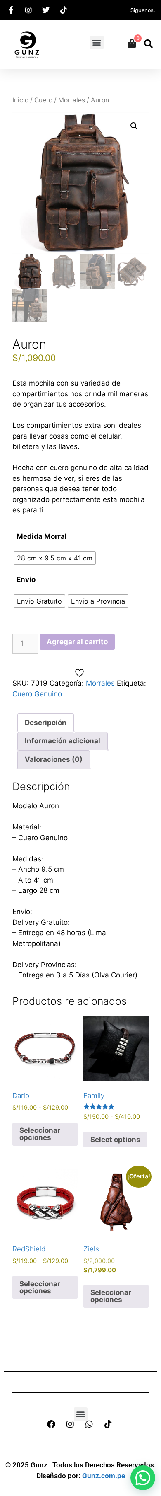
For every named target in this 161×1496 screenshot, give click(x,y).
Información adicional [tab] (62, 741)
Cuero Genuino (37, 694)
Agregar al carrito (77, 642)
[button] (97, 42)
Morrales (71, 100)
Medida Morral (42, 536)
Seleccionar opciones (39, 1134)
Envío (26, 579)
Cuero (43, 100)
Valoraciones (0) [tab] (54, 759)
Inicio (20, 100)
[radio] (54, 558)
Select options (115, 1139)
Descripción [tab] (45, 722)
